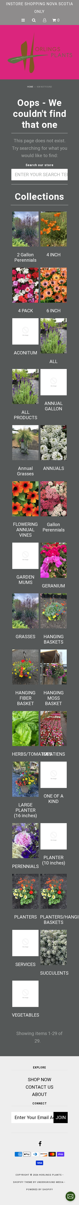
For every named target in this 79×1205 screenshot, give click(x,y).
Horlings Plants (50, 1175)
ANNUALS (53, 468)
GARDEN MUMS (25, 579)
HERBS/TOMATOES (32, 754)
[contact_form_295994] (70, 1196)
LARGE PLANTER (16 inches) (25, 810)
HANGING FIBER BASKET (25, 698)
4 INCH (53, 254)
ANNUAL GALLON (53, 406)
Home (30, 87)
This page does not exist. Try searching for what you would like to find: (39, 148)
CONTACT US (39, 1087)
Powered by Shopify (39, 1189)
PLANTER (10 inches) (53, 860)
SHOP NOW (39, 1079)
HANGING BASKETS (54, 639)
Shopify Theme (22, 1182)
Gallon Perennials (54, 527)
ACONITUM (25, 353)
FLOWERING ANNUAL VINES (25, 530)
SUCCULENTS (54, 973)
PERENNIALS (25, 866)
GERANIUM (53, 586)
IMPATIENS (53, 754)
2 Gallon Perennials (25, 257)
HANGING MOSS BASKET (54, 698)
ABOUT (39, 1094)
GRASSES (25, 636)
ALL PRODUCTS (25, 415)
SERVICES (25, 964)
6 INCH (53, 310)
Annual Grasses (25, 471)
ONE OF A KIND (53, 798)
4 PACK (25, 310)
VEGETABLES (25, 1015)
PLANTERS (25, 917)
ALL (53, 361)
